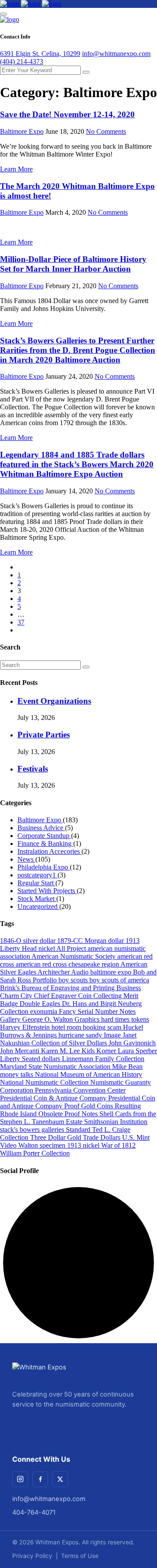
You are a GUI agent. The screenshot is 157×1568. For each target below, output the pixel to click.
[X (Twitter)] (60, 1479)
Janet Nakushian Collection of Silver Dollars (68, 1039)
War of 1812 (118, 1145)
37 (20, 622)
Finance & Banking (45, 843)
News (26, 859)
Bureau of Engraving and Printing (68, 988)
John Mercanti (20, 1051)
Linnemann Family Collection (103, 1058)
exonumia (44, 1011)
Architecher (54, 972)
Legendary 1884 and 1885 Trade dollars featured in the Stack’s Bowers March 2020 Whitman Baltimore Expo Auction (77, 464)
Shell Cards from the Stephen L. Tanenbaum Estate (78, 1117)
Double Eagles (41, 1003)
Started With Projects (47, 890)
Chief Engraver (56, 995)
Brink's (10, 988)
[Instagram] (20, 1479)
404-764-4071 (34, 1512)
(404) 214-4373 (21, 61)
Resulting (128, 1106)
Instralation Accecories (49, 851)
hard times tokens (125, 1019)
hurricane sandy (81, 1035)
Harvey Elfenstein (25, 1027)
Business (128, 988)
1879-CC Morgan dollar (91, 940)
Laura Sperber (137, 1051)
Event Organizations (54, 700)
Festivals (32, 768)
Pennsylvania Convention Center (80, 1090)
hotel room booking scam (87, 1027)
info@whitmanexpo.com (116, 53)
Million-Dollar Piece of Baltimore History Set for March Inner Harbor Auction (73, 264)
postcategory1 (37, 875)
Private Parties (43, 734)
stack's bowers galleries (33, 1129)
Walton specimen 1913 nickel (59, 1145)
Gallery (11, 1019)
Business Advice (41, 827)
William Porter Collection (35, 1153)
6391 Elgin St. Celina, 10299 (40, 53)
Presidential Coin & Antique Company (54, 1098)
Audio (80, 972)
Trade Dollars (102, 1137)
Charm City (17, 995)
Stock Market (36, 898)
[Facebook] (40, 1479)
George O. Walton (48, 1019)
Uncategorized (38, 906)
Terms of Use (80, 1555)
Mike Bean (127, 1066)
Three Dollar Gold (56, 1137)
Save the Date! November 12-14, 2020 (67, 114)
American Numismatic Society (74, 956)
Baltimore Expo (22, 131)
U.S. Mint (136, 1137)
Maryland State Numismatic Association (56, 1066)
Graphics (88, 1019)
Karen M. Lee (61, 1051)
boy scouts (73, 980)
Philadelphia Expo (43, 867)
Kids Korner (100, 1051)
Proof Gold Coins (89, 1106)
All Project (72, 948)
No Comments (106, 131)
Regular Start (36, 883)
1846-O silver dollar (28, 940)
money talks (17, 1074)
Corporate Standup (44, 835)
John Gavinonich (132, 1043)
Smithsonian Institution (115, 1121)
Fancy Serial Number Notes (97, 1011)
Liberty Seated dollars (31, 1058)
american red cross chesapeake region (68, 964)
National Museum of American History (88, 1074)
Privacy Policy (32, 1555)
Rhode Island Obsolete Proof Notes (49, 1114)
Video (9, 1145)
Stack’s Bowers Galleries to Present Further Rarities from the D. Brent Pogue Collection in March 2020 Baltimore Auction (77, 350)
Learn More (16, 169)
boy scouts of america (119, 980)
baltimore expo (111, 972)
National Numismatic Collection (45, 1082)
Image (113, 1035)
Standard (79, 1129)
